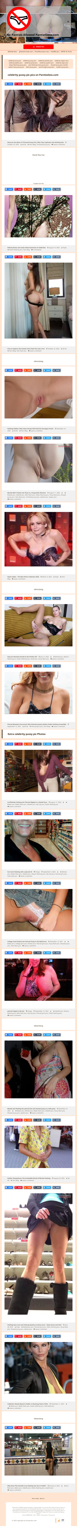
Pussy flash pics (55, 495)
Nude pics (34, 659)
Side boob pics (12, 876)
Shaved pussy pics (13, 1113)
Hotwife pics (20, 495)
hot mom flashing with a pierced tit (19, 872)
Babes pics (11, 804)
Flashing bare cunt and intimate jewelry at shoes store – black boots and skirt (34, 1325)
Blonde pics (11, 495)
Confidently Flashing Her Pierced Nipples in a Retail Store (27, 802)
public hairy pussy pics (16, 67)
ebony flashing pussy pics (17, 65)
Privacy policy (44, 1515)
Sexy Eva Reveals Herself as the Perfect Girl (22, 657)
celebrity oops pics (62, 63)
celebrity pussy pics (29, 61)
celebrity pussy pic (15, 61)
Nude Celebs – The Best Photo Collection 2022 (23, 577)
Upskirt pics (44, 497)
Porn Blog (32, 144)
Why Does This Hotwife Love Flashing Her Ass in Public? (26, 1486)
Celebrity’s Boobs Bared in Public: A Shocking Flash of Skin (27, 1404)
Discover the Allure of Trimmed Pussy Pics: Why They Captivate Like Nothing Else (35, 142)
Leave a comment (59, 144)
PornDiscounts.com (42, 52)
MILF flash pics (30, 495)
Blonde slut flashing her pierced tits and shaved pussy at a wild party (31, 1109)
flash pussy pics (31, 67)
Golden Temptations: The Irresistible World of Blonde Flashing (28, 1178)
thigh (64, 248)
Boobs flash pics (20, 804)
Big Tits (42, 1498)
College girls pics (21, 944)
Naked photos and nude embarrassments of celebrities (26, 248)
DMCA (38, 1515)
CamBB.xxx (55, 52)
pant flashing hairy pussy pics (38, 65)
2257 (34, 1515)
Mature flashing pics (38, 874)
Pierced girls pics (37, 726)
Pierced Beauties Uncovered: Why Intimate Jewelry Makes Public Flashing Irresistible (36, 724)
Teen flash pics (21, 351)
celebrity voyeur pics (61, 61)
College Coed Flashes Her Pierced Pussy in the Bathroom (27, 941)
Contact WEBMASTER (27, 1515)
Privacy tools (52, 1515)
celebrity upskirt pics (47, 63)
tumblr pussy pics (62, 67)
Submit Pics (39, 47)
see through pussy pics (46, 67)
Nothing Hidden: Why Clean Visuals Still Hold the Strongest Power (30, 429)
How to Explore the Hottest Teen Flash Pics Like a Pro (26, 349)
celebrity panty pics (31, 63)
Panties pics (32, 944)
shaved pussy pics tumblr (59, 65)
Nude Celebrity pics (15, 250)
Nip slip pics (40, 804)
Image (37, 872)
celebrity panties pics (45, 61)
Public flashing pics (42, 495)
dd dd (24, 144)
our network (55, 1512)
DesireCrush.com (26, 52)
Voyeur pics (53, 497)
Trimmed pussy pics (43, 144)
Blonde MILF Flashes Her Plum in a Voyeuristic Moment (26, 493)
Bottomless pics (28, 1327)
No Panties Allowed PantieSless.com (33, 35)
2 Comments (37, 250)
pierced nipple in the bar (15, 1011)
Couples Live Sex (38, 183)
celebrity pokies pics (15, 63)
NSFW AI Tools (66, 52)
